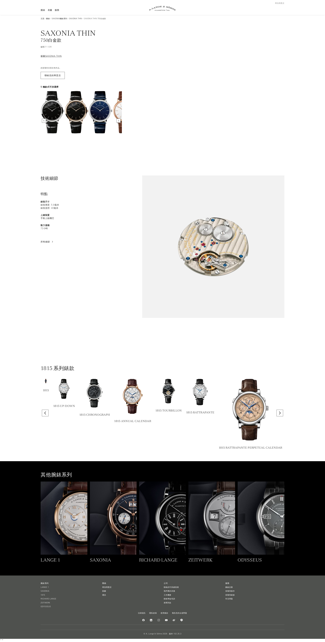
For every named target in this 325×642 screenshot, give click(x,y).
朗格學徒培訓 (169, 599)
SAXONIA (45, 591)
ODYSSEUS (46, 607)
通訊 (104, 595)
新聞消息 (167, 603)
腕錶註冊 (229, 587)
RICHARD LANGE (48, 599)
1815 (43, 595)
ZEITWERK (45, 603)
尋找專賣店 (107, 587)
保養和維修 (230, 595)
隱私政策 (153, 613)
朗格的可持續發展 (171, 587)
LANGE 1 (45, 587)
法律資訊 (141, 613)
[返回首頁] (162, 8)
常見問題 (229, 599)
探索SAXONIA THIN (51, 56)
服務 (57, 10)
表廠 (50, 10)
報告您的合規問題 (179, 613)
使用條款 (164, 613)
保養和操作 (230, 591)
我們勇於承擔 (169, 591)
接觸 (104, 591)
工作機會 (167, 595)
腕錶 (43, 10)
